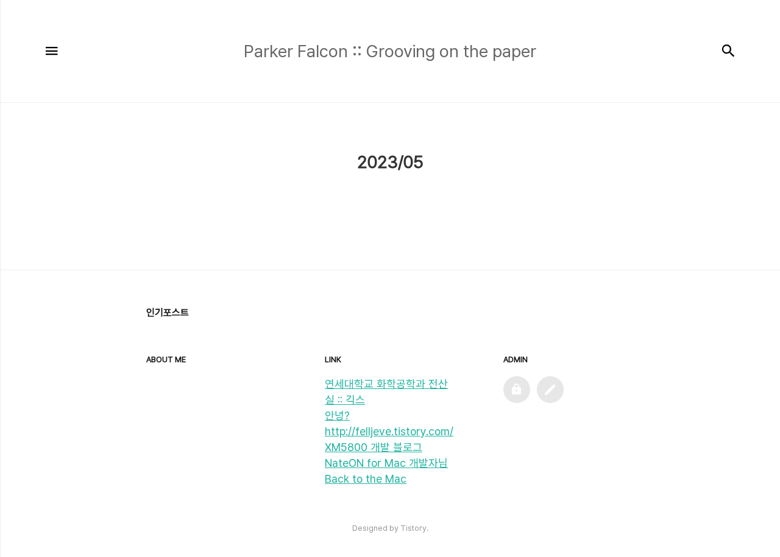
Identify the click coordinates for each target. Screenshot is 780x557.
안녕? (337, 415)
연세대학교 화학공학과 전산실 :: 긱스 (386, 391)
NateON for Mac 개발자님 (386, 463)
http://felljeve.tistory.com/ (389, 431)
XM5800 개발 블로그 (373, 447)
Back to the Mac (365, 478)
